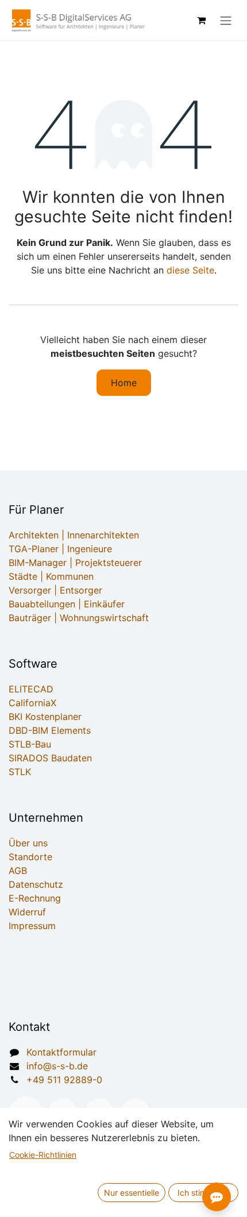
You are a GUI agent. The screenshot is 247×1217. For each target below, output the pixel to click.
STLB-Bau (30, 744)
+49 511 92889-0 (64, 1079)
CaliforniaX (32, 702)
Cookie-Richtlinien (42, 1155)
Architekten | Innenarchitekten (74, 535)
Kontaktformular (61, 1052)
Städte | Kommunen (51, 576)
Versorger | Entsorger (55, 590)
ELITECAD (31, 689)
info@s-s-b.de (57, 1066)
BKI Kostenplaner (45, 716)
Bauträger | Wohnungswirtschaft (79, 617)
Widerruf (27, 912)
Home (124, 382)
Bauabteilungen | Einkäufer (67, 604)
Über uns (28, 843)
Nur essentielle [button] (131, 1192)
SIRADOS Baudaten (50, 758)
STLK (20, 771)
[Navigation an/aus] (225, 20)
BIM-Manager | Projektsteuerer (75, 562)
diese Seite (190, 270)
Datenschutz (36, 884)
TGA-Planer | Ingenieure (60, 548)
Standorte (30, 856)
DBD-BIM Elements (50, 730)
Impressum (32, 925)
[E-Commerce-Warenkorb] (201, 20)
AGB (18, 870)
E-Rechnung (35, 898)
